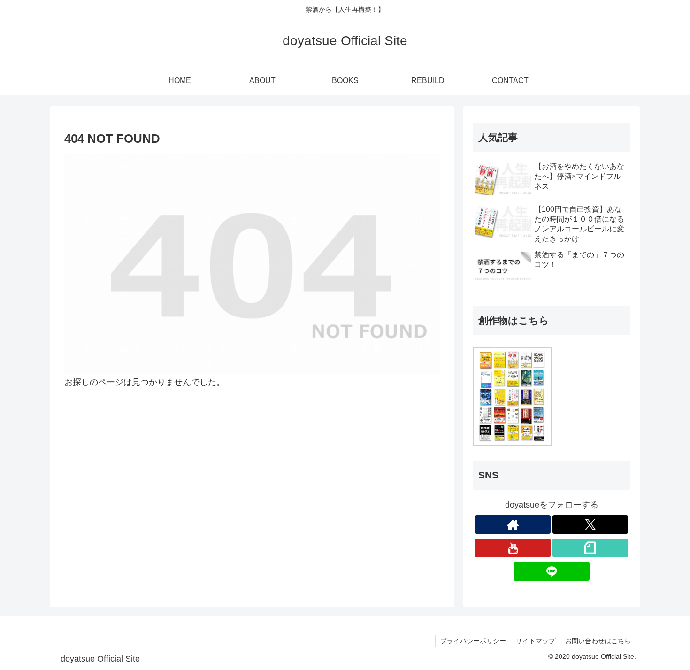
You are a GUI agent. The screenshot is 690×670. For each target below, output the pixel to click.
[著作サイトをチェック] (513, 524)
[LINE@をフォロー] (551, 571)
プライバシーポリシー (473, 641)
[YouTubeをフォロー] (513, 548)
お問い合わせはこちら (598, 641)
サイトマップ (535, 641)
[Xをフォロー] (590, 524)
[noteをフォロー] (590, 548)
